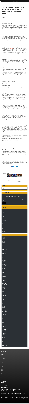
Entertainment (4, 215)
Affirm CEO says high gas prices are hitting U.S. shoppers (9, 390)
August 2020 (4, 333)
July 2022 (3, 303)
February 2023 (4, 294)
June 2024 (3, 272)
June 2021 (3, 319)
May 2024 (3, 273)
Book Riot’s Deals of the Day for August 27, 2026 (24, 178)
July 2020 (3, 334)
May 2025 (3, 257)
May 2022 (3, 306)
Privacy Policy (14, 399)
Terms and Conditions (4, 385)
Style (1, 373)
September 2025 (4, 252)
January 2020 (4, 342)
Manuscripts (4, 220)
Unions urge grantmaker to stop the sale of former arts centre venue (19, 179)
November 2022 (4, 298)
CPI (22, 128)
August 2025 (4, 253)
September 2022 (4, 300)
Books (3, 209)
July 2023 (3, 287)
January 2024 (4, 279)
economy (11, 48)
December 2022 (4, 296)
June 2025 (3, 256)
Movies (2, 365)
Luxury (3, 219)
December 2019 (4, 344)
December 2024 (4, 264)
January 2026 (4, 246)
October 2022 (4, 299)
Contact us (2, 378)
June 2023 (3, 288)
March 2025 (4, 260)
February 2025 (4, 261)
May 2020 (3, 337)
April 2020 (3, 338)
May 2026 (3, 241)
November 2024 (4, 265)
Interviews (3, 217)
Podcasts (2, 369)
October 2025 (4, 250)
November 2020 (4, 329)
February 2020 (4, 341)
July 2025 (3, 254)
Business (3, 17)
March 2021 (4, 323)
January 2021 (4, 326)
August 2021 (4, 317)
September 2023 (4, 284)
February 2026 (4, 245)
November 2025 (4, 249)
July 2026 (3, 238)
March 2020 (4, 340)
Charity (3, 212)
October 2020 (4, 330)
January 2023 (4, 295)
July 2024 (3, 271)
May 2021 (3, 321)
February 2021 (4, 325)
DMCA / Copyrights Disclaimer (5, 382)
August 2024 (4, 269)
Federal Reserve (10, 125)
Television (3, 231)
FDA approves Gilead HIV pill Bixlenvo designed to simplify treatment (10, 389)
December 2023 (4, 280)
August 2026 (4, 237)
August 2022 (4, 302)
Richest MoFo (15, 1)
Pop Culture (4, 228)
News (3, 224)
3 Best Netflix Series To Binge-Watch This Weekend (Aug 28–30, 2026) (11, 394)
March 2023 (4, 292)
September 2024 (4, 268)
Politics (3, 227)
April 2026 (3, 242)
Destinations (4, 213)
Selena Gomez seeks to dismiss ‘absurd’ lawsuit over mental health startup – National (13, 393)
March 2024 (4, 276)
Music (3, 223)
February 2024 (4, 277)
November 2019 (4, 345)
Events (3, 216)
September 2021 (4, 315)
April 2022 (3, 307)
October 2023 (4, 283)
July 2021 (3, 318)
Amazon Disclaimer (3, 381)
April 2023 (3, 291)
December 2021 (4, 311)
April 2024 (3, 275)
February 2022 (4, 310)
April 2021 (3, 322)
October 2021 (4, 314)
